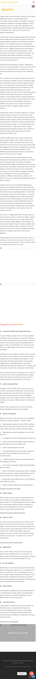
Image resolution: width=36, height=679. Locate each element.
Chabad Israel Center (9, 2)
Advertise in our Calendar (18, 633)
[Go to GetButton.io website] (32, 677)
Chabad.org (14, 666)
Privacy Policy (27, 666)
